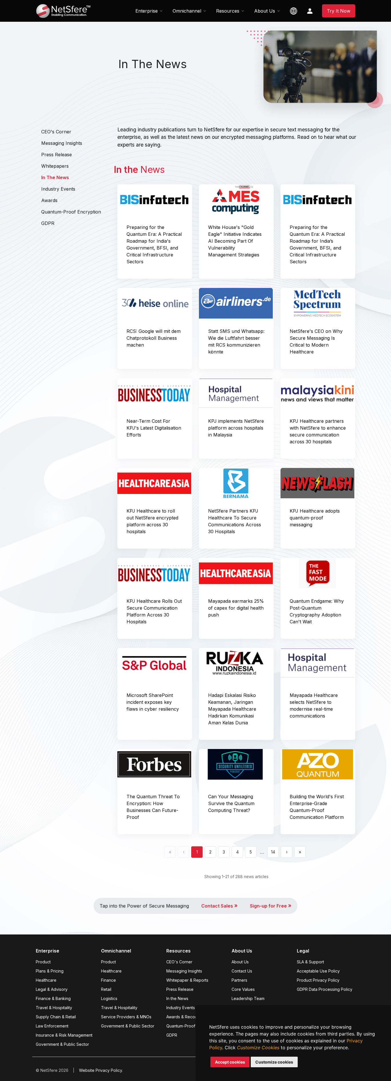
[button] (294, 11)
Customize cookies (274, 1062)
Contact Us (242, 971)
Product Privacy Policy (318, 980)
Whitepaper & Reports (187, 980)
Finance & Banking (53, 998)
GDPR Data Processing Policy (324, 989)
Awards (49, 200)
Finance (108, 980)
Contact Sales (219, 906)
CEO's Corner (56, 132)
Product (43, 961)
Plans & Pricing (50, 971)
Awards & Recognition (187, 1016)
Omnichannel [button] (187, 11)
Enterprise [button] (146, 11)
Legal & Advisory (52, 989)
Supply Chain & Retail (56, 1016)
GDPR (47, 223)
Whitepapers (55, 166)
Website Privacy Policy (100, 1070)
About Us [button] (264, 11)
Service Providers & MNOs (126, 1016)
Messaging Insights (61, 143)
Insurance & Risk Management (64, 1035)
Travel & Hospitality (54, 1007)
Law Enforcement (52, 1025)
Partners (239, 980)
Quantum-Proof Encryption (71, 212)
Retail (106, 989)
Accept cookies (230, 1062)
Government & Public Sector (62, 1044)
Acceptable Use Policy (318, 971)
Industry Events (58, 189)
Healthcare (46, 980)
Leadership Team (248, 998)
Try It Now (338, 11)
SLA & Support (310, 961)
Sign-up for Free (270, 906)
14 (273, 851)
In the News (177, 998)
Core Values (243, 989)
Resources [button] (227, 11)
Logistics (109, 998)
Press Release (56, 154)
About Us (240, 961)
